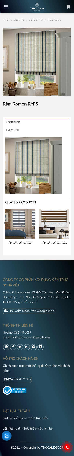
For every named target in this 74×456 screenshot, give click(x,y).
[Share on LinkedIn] (40, 347)
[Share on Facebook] (13, 347)
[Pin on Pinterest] (34, 347)
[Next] (69, 230)
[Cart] (68, 6)
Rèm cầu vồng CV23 (54, 243)
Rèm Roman (54, 20)
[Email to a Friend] (27, 347)
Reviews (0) (12, 130)
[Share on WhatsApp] (6, 347)
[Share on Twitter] (20, 347)
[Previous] (4, 230)
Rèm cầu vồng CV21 (19, 243)
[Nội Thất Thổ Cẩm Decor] (37, 6)
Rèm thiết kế (35, 20)
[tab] (37, 122)
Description (13, 122)
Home (6, 20)
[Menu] (6, 6)
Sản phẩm (19, 20)
